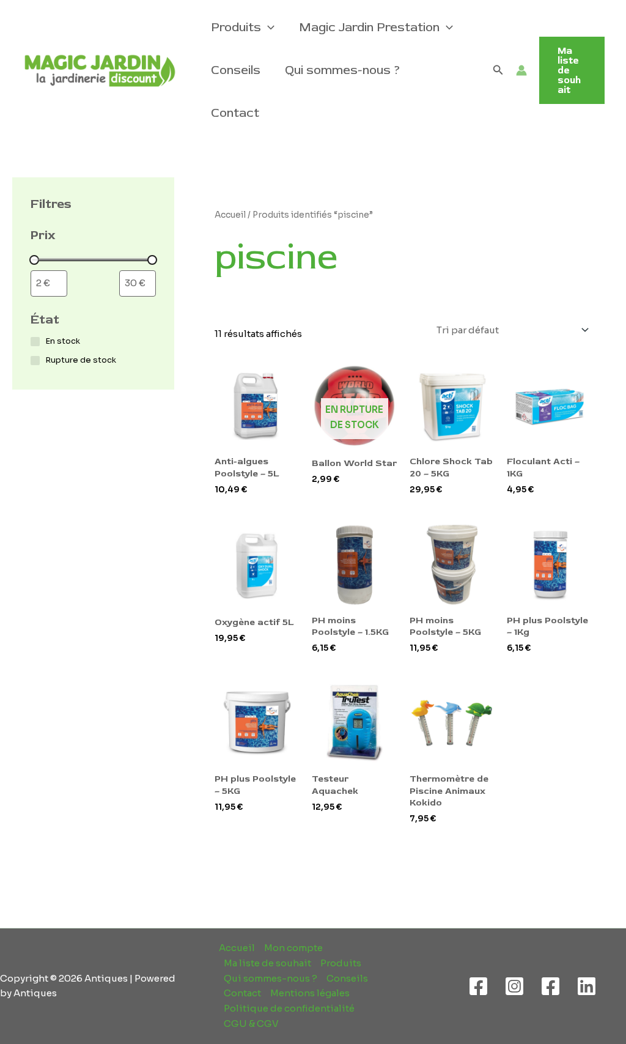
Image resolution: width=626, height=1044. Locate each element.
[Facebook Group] (550, 986)
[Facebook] (478, 986)
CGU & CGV (251, 1023)
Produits (236, 27)
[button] (267, 27)
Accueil (230, 215)
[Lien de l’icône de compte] (521, 70)
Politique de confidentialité (289, 1008)
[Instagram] (514, 986)
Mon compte (293, 947)
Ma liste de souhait (267, 963)
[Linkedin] (586, 986)
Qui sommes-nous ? (342, 70)
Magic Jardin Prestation (369, 27)
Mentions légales (310, 993)
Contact (235, 112)
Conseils (235, 70)
